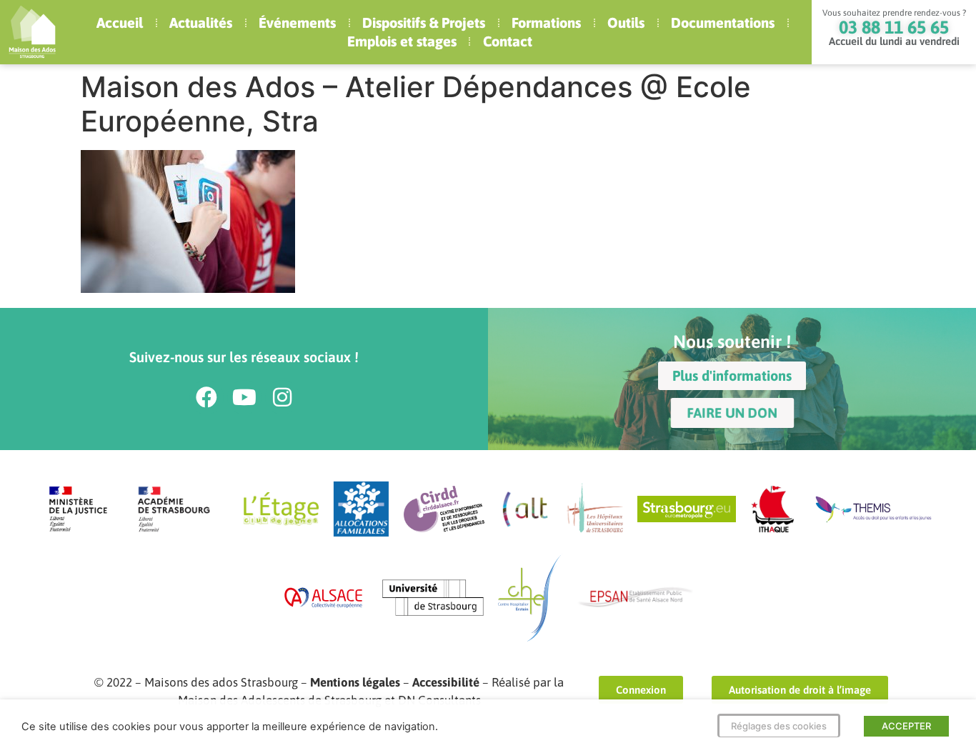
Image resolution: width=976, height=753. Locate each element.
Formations (546, 22)
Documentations (723, 22)
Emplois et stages (402, 41)
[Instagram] (282, 397)
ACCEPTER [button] (906, 726)
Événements (297, 22)
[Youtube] (244, 397)
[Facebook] (206, 397)
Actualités (200, 22)
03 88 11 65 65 (894, 27)
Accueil (119, 22)
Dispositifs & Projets (423, 22)
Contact (507, 41)
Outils (625, 22)
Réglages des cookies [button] (779, 726)
